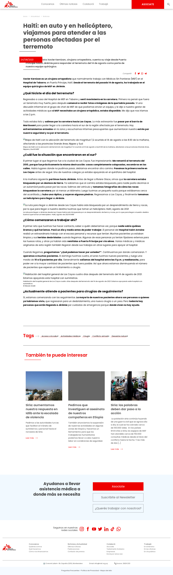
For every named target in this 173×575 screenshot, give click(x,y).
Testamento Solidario (115, 549)
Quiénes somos (35, 546)
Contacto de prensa (76, 551)
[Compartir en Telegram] (146, 73)
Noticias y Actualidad (77, 544)
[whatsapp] (119, 529)
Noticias (46, 16)
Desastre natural (120, 336)
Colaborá (111, 544)
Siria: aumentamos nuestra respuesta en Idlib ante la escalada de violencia (42, 411)
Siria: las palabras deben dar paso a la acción (126, 409)
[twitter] (100, 529)
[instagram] (82, 529)
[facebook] (88, 529)
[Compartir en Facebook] (135, 73)
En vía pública (149, 551)
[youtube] (94, 529)
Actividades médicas (71, 336)
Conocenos (34, 544)
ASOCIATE (148, 4)
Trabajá (147, 544)
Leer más (30, 438)
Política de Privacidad (90, 570)
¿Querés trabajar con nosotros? (118, 508)
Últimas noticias (74, 546)
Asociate (118, 486)
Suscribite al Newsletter (118, 497)
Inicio (25, 16)
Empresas (111, 551)
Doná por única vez (115, 554)
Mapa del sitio (106, 570)
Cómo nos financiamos (38, 551)
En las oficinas (150, 549)
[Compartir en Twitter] (139, 73)
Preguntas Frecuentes (70, 570)
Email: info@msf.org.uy (98, 563)
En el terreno (149, 546)
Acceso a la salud (50, 336)
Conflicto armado (100, 336)
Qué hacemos (35, 549)
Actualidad (35, 16)
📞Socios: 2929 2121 (122, 563)
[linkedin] (106, 529)
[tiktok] (112, 529)
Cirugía (86, 336)
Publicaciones (73, 549)
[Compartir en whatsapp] (142, 73)
